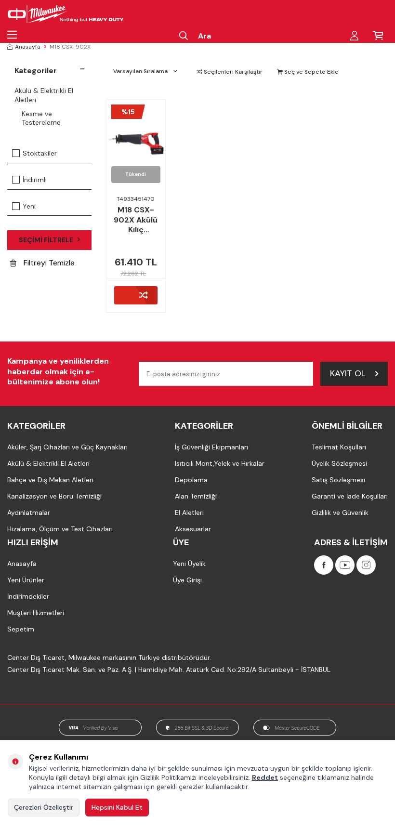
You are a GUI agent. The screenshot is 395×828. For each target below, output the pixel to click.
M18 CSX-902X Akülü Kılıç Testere (136, 220)
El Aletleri (189, 512)
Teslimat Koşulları (339, 447)
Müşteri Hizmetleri (35, 612)
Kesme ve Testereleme (41, 118)
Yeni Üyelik (189, 563)
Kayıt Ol (348, 373)
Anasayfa (27, 47)
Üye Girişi (187, 580)
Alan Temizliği (196, 496)
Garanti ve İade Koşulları (350, 496)
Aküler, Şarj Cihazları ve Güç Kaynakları (67, 447)
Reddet (265, 777)
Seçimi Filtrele (46, 240)
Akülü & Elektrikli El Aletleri (43, 95)
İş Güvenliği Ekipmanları (211, 447)
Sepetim (20, 629)
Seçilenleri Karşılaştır (232, 72)
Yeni (29, 206)
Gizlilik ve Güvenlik (340, 512)
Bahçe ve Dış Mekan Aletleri (50, 479)
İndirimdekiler (28, 596)
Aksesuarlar (193, 529)
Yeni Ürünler (25, 580)
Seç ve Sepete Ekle (311, 72)
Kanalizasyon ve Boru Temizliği (54, 496)
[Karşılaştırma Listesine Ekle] (136, 295)
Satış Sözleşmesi (338, 479)
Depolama (191, 479)
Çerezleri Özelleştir (43, 807)
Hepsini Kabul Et (117, 807)
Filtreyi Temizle (49, 263)
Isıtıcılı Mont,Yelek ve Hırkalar (219, 463)
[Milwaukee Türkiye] (65, 14)
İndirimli (35, 179)
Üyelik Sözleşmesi (339, 463)
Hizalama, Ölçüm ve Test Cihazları (60, 529)
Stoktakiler (40, 153)
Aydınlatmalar (28, 512)
